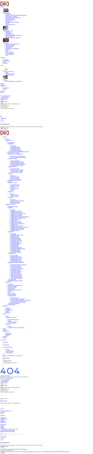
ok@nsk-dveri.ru (4, 101)
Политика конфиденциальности (7, 430)
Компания (3, 415)
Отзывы (5, 61)
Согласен (3, 452)
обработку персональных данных (29, 451)
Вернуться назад (4, 378)
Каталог (2, 413)
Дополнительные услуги (6, 410)
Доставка (2, 412)
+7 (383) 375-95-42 (6, 95)
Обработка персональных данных (8, 431)
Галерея (2, 426)
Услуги (2, 408)
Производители (6, 60)
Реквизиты (5, 63)
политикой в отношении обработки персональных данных (56, 451)
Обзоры (4, 89)
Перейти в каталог (5, 127)
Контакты (3, 427)
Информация (3, 422)
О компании (5, 59)
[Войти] (1, 116)
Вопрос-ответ (6, 87)
